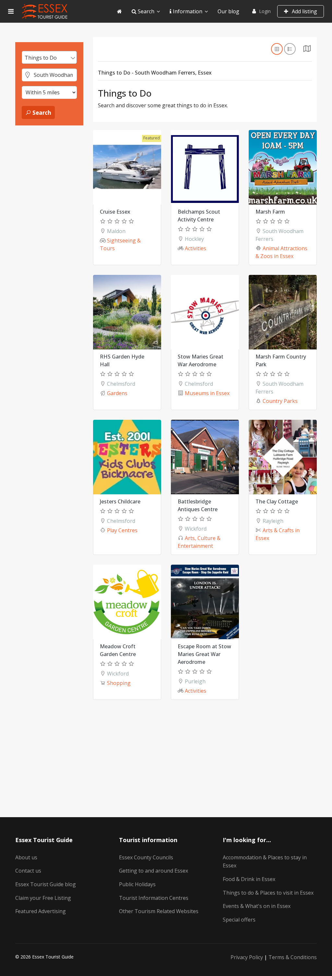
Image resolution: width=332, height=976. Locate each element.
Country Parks (280, 401)
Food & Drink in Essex (249, 879)
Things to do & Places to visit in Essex (268, 892)
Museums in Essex (207, 393)
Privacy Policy (247, 957)
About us (26, 857)
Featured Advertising (40, 911)
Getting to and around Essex (153, 870)
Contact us (28, 870)
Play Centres (122, 530)
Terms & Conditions (292, 957)
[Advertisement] (49, 230)
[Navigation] (11, 11)
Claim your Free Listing (43, 897)
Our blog (228, 11)
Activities (195, 248)
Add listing (303, 11)
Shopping (119, 683)
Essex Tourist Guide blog (45, 884)
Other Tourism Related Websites (158, 911)
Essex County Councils (146, 857)
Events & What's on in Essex (256, 906)
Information (187, 11)
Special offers (239, 919)
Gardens (117, 393)
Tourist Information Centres (153, 897)
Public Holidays (137, 884)
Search (145, 11)
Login (265, 11)
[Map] (307, 50)
